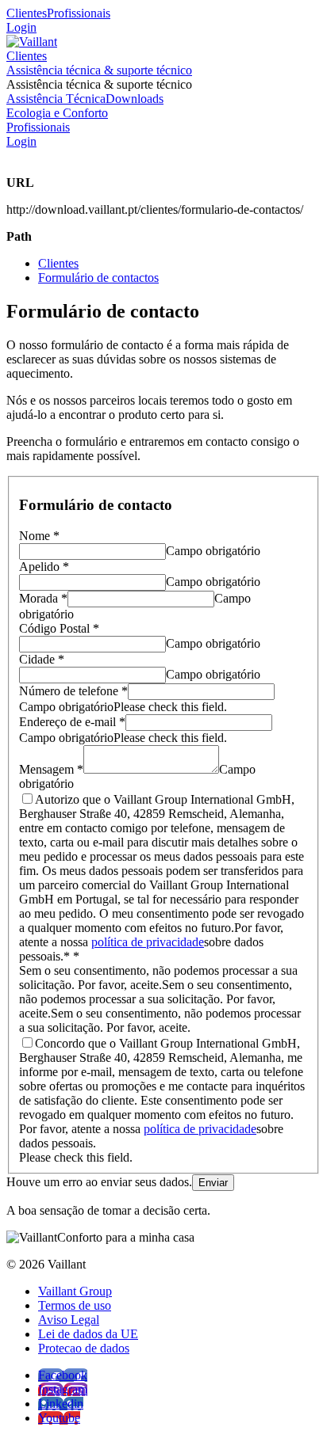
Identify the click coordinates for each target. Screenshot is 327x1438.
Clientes (26, 13)
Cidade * (41, 659)
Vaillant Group (75, 1291)
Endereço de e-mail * (72, 722)
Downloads (135, 98)
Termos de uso (74, 1305)
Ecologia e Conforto (57, 113)
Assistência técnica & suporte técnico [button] (99, 84)
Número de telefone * (73, 691)
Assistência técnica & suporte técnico (99, 70)
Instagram (62, 1389)
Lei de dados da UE (88, 1334)
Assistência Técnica (56, 98)
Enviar (213, 1183)
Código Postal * (59, 628)
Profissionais (78, 13)
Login (21, 27)
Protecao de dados (83, 1348)
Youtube (59, 1418)
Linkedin (60, 1403)
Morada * (43, 598)
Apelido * (44, 566)
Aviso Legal (68, 1319)
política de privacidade (147, 942)
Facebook (62, 1375)
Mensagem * (51, 769)
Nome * (39, 535)
